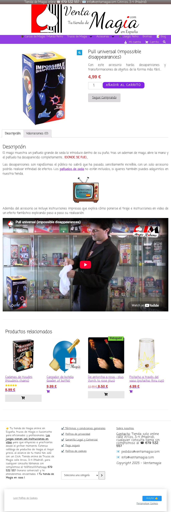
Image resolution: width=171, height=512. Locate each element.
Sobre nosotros (125, 428)
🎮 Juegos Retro (128, 36)
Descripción (13, 133)
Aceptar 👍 (152, 498)
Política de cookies (76, 451)
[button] (79, 52)
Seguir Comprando (104, 98)
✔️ (62, 434)
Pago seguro (72, 445)
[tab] (13, 133)
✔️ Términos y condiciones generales (83, 428)
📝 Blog (161, 36)
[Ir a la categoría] (102, 475)
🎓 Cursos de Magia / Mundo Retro (42, 36)
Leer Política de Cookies (25, 498)
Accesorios (103, 36)
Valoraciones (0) (37, 133)
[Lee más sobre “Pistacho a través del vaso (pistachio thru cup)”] (147, 392)
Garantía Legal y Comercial (81, 440)
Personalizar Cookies (147, 503)
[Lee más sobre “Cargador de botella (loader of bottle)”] (65, 392)
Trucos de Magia (77, 36)
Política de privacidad (77, 434)
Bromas (147, 36)
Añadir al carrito (123, 85)
